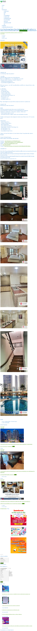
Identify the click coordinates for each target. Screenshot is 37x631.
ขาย (2, 6)
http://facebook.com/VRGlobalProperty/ (12, 141)
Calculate (2, 563)
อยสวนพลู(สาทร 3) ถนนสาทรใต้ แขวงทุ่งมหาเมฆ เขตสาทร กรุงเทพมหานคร (11, 32)
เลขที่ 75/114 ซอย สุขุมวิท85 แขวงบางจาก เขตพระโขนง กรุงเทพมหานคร (11, 503)
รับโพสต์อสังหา (4, 25)
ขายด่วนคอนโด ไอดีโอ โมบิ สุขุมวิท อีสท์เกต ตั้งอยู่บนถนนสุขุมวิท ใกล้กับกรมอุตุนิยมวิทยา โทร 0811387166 (16, 444)
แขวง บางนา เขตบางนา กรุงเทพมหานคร (6, 446)
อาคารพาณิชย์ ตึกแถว (7, 15)
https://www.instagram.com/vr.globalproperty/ (14, 142)
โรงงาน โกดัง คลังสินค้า (7, 19)
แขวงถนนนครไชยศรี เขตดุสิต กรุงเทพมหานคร (7, 474)
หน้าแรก (3, 5)
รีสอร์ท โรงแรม (6, 21)
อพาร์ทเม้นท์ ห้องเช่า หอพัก (7, 18)
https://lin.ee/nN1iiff (6, 144)
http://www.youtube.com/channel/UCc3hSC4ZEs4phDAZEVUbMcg (17, 146)
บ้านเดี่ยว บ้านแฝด (6, 11)
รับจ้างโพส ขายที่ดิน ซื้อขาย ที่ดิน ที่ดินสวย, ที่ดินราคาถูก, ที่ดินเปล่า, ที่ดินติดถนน (12, 614)
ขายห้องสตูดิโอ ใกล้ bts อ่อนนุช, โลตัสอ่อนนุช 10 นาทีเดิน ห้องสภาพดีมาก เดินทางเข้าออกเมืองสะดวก (15, 501)
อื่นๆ (4, 24)
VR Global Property (3, 508)
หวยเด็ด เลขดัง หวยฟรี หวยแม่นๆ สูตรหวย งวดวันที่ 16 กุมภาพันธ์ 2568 (11, 605)
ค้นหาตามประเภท (4, 9)
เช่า (2, 8)
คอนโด (5, 12)
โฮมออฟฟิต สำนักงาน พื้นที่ (7, 22)
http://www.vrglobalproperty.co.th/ (11, 143)
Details (13, 446)
